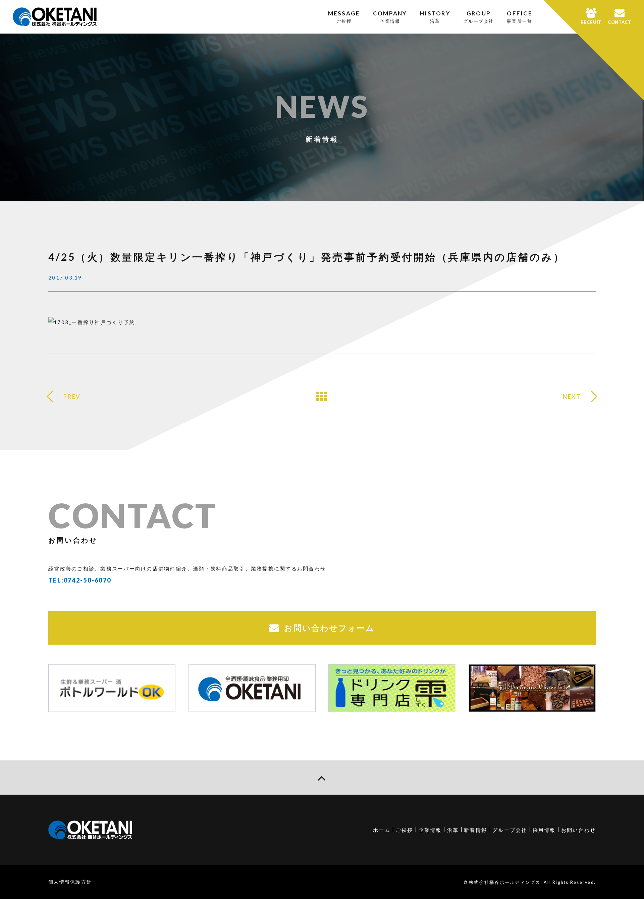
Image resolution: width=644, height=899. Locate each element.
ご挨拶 (404, 830)
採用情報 (544, 830)
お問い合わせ (578, 830)
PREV (71, 396)
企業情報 (430, 830)
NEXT (572, 396)
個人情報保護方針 (70, 882)
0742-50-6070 (87, 580)
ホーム (381, 830)
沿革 (453, 830)
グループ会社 (509, 830)
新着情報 (475, 830)
